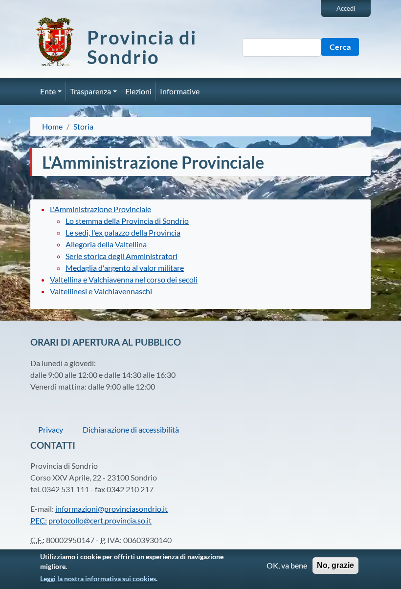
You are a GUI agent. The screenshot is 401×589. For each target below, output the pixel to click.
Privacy (50, 429)
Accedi (345, 8)
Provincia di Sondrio (142, 47)
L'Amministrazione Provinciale (100, 209)
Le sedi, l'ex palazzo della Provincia (123, 232)
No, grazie (335, 565)
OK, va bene (287, 565)
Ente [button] (48, 91)
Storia (83, 126)
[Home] (58, 41)
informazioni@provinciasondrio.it (111, 508)
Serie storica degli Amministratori (122, 256)
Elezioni (138, 91)
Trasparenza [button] (90, 91)
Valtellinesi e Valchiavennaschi (101, 291)
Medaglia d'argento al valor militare (125, 267)
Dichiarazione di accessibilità (131, 429)
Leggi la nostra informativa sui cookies (98, 578)
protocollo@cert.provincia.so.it (100, 520)
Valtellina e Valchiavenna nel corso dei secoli (124, 279)
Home (52, 126)
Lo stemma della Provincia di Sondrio (127, 220)
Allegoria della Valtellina (106, 244)
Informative (180, 91)
